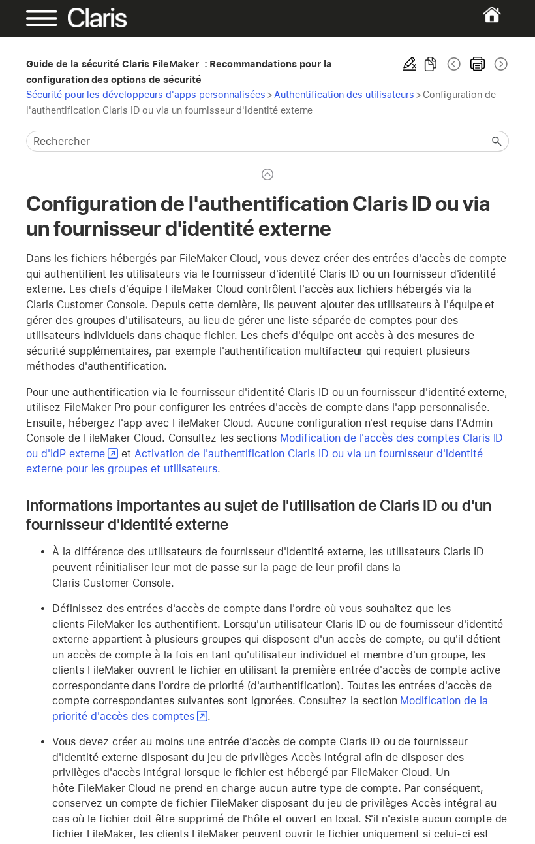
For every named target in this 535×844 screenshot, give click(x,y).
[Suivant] (500, 64)
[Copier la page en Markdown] (430, 64)
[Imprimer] (477, 64)
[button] (497, 141)
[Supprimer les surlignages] (410, 64)
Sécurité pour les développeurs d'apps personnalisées (146, 94)
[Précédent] (454, 64)
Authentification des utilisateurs (344, 94)
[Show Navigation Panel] (49, 18)
